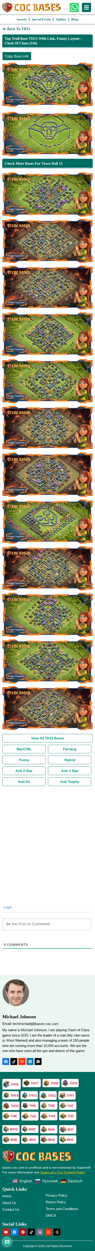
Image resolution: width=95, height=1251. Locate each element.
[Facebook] (5, 1061)
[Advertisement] (47, 836)
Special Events (41, 19)
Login (7, 907)
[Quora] (39, 1232)
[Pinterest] (22, 1232)
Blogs (75, 19)
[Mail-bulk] (38, 1061)
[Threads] (56, 1232)
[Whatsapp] (74, 7)
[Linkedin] (30, 1061)
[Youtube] (5, 1232)
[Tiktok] (13, 1061)
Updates (61, 19)
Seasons (22, 19)
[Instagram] (21, 1061)
